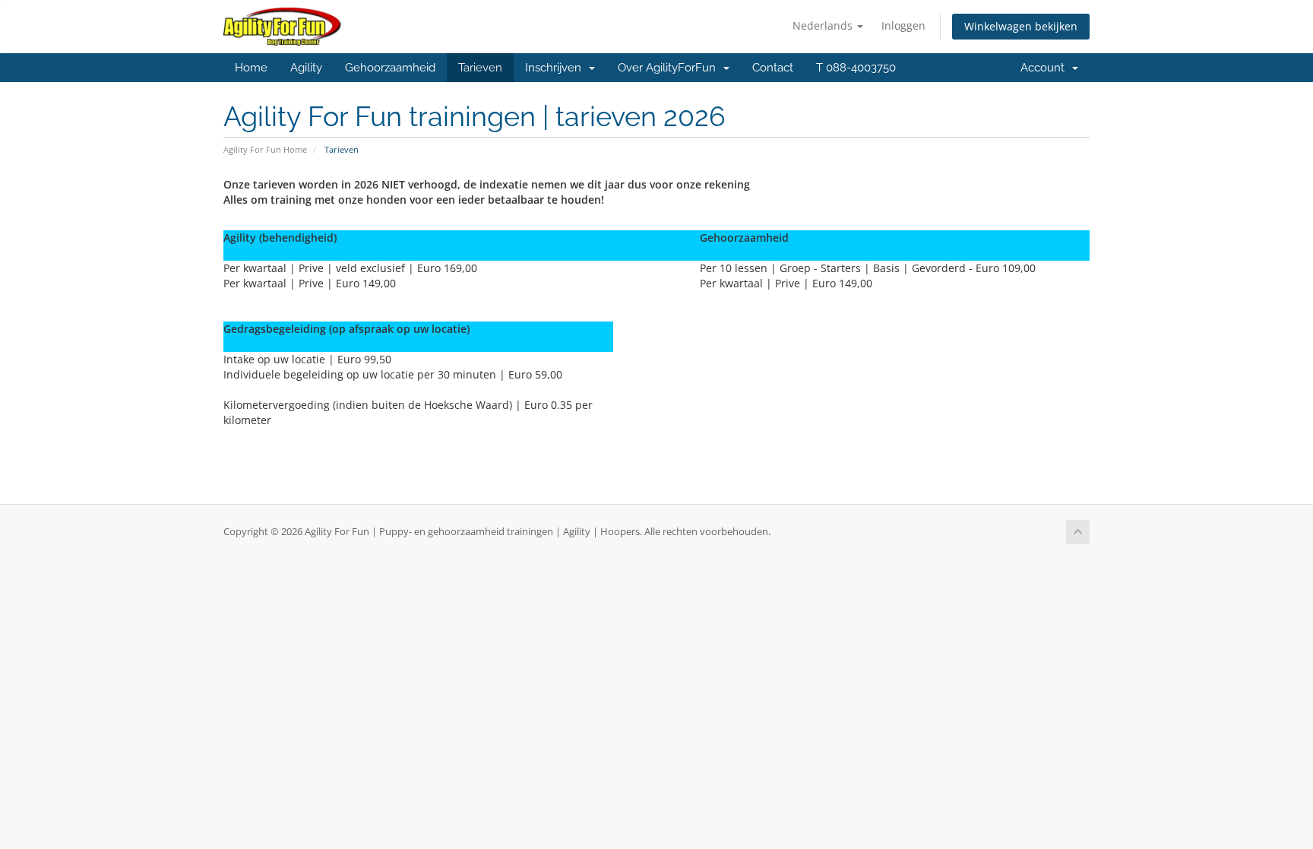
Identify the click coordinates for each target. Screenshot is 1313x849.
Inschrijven (556, 67)
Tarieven (480, 67)
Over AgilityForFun (670, 67)
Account (1045, 67)
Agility (306, 67)
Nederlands (824, 25)
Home (251, 67)
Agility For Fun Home (265, 149)
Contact (772, 67)
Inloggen (903, 25)
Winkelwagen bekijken (1020, 26)
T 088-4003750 (856, 67)
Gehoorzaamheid (390, 67)
